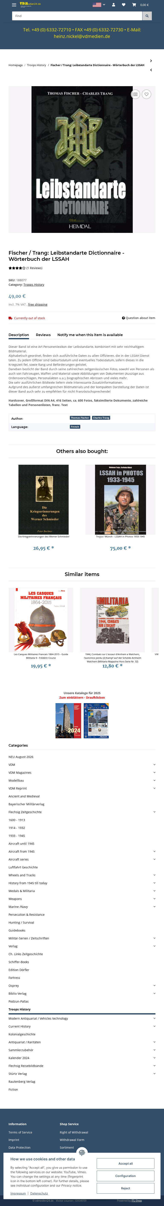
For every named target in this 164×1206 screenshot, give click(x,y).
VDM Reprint (18, 788)
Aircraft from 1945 (22, 851)
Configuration (125, 1176)
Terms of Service (20, 1132)
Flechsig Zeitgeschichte (25, 812)
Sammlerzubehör (21, 1050)
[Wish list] (124, 4)
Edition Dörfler (19, 970)
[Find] (147, 15)
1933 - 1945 (17, 836)
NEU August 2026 (21, 757)
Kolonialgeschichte (22, 1034)
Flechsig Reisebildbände (26, 1066)
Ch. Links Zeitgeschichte (26, 954)
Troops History (33, 285)
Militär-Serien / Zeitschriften (29, 938)
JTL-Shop (137, 1200)
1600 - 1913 (17, 820)
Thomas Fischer (80, 417)
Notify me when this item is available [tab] (90, 335)
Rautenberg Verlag (22, 1082)
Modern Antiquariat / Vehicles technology (38, 1018)
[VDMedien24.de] (31, 4)
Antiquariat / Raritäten (25, 1042)
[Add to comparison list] (135, 94)
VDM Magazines (20, 773)
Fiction (13, 1089)
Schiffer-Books (19, 962)
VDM (12, 765)
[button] (99, 5)
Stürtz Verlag (18, 1074)
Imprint (14, 1140)
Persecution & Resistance (27, 915)
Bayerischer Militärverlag (26, 804)
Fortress (14, 978)
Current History (20, 1026)
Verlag (13, 946)
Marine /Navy (18, 907)
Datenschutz (39, 1193)
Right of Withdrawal (74, 1132)
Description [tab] (19, 335)
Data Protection (20, 1147)
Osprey (14, 986)
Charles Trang (101, 417)
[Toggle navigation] (14, 3)
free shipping (37, 304)
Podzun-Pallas (19, 1001)
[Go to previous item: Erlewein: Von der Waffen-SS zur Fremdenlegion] (151, 69)
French (75, 426)
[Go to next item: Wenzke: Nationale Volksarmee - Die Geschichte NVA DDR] (151, 60)
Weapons (15, 899)
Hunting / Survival (21, 922)
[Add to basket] (12, 83)
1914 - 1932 (17, 828)
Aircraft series (19, 859)
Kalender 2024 (19, 1058)
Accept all (126, 1163)
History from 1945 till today (28, 883)
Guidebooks (17, 930)
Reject (125, 1188)
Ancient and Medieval (24, 796)
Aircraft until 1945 (21, 844)
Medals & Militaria (22, 891)
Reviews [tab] (43, 335)
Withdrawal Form (72, 1140)
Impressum (18, 1193)
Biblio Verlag (17, 993)
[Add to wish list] (146, 94)
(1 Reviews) (34, 268)
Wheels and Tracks (22, 875)
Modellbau (16, 780)
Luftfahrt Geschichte (23, 867)
